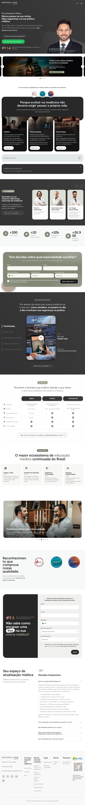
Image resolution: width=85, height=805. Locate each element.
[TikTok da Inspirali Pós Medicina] (12, 776)
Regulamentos (47, 762)
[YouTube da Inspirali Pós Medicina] (3, 781)
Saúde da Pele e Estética (36, 779)
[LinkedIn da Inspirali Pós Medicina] (16, 776)
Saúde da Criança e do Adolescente (37, 767)
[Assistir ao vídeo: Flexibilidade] (41, 337)
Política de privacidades (47, 766)
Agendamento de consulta (67, 763)
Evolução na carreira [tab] (12, 349)
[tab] (42, 78)
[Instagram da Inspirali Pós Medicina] (3, 776)
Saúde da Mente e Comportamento (38, 785)
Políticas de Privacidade (54, 646)
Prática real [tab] (8, 332)
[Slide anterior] (2, 66)
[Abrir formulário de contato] (42, 169)
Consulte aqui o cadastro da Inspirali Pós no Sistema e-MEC (78, 777)
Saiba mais (8, 148)
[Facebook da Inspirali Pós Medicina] (8, 776)
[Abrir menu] (81, 3)
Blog (25, 775)
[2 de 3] (42, 66)
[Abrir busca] (77, 3)
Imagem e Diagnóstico (37, 773)
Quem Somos (28, 768)
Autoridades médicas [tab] (12, 338)
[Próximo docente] (81, 186)
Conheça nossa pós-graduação (14, 36)
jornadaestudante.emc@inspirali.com (12, 771)
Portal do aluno (55, 763)
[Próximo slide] (82, 66)
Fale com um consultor (14, 41)
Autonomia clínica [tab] (11, 343)
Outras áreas (37, 791)
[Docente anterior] (77, 186)
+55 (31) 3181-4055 (7, 766)
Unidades (27, 772)
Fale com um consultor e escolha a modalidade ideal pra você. (41, 435)
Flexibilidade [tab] (9, 326)
